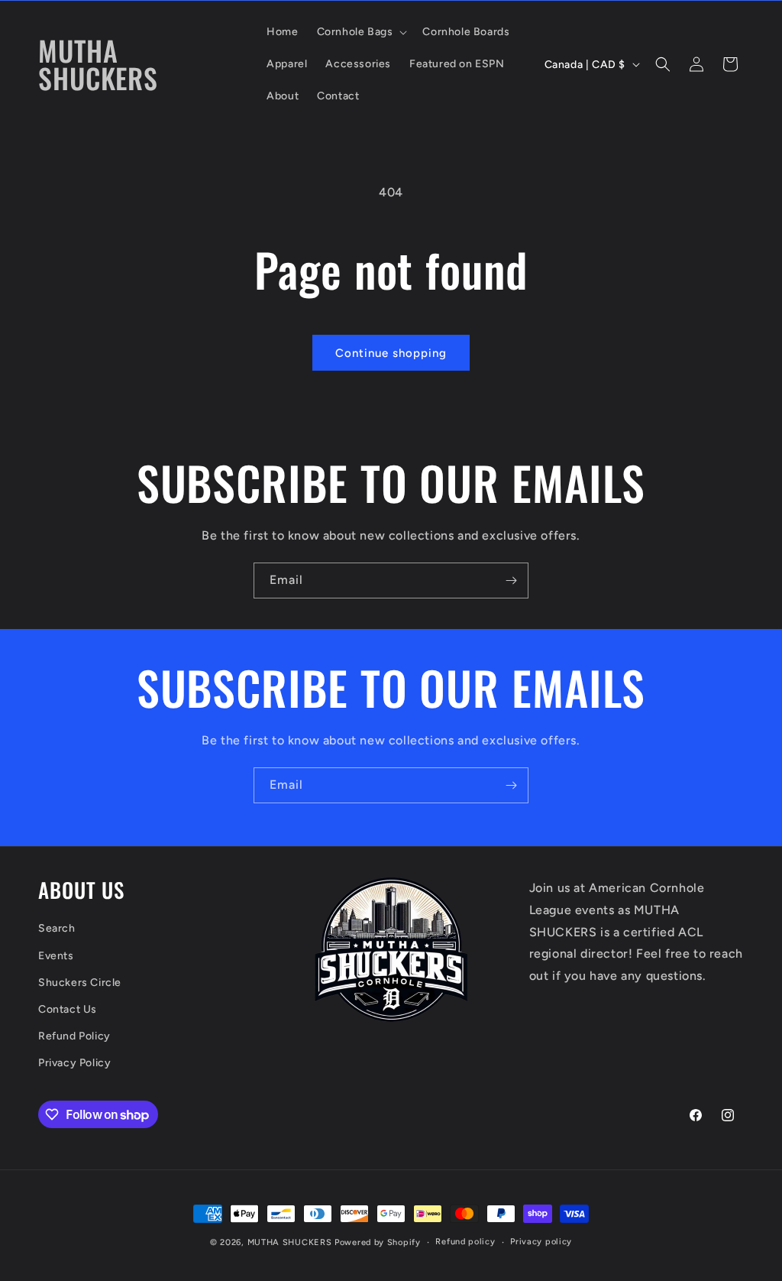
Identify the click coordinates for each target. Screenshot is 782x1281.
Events (56, 955)
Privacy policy (541, 1242)
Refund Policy (74, 1036)
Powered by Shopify (377, 1242)
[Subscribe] (511, 580)
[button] (361, 32)
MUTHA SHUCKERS (289, 1242)
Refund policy (465, 1242)
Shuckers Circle (79, 982)
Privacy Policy (74, 1062)
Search (57, 928)
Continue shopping (391, 353)
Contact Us (67, 1009)
